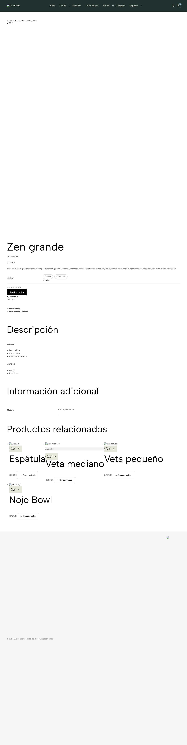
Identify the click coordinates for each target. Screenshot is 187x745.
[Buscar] (173, 5)
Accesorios (19, 21)
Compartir (13, 297)
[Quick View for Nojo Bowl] (19, 489)
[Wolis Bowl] (13, 23)
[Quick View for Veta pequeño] (113, 449)
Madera (10, 278)
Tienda (62, 5)
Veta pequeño (133, 458)
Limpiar (46, 280)
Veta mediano (74, 463)
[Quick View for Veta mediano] (55, 456)
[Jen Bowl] (8, 23)
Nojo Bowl (30, 499)
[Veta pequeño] (111, 444)
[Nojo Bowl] (14, 485)
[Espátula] (14, 444)
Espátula (27, 458)
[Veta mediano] (52, 444)
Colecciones (92, 5)
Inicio (52, 5)
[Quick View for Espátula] (19, 449)
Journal (105, 5)
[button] (48, 277)
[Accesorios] (10, 23)
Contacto (120, 5)
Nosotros (76, 5)
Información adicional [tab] (18, 312)
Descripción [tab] (14, 309)
